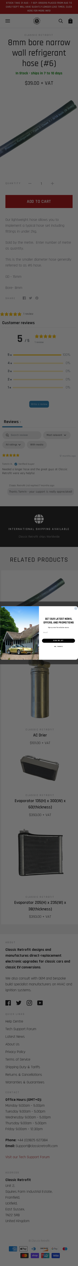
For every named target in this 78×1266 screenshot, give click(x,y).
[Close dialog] (76, 608)
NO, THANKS (58, 646)
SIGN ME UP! (58, 641)
